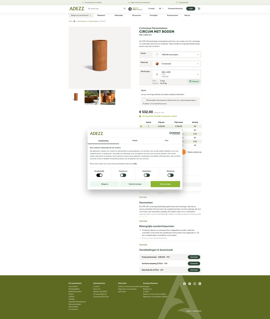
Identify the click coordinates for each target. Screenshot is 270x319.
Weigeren (104, 184)
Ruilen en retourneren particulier (130, 286)
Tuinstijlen (154, 15)
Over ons (96, 289)
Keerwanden (73, 307)
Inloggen (146, 286)
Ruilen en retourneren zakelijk (154, 294)
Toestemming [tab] (103, 141)
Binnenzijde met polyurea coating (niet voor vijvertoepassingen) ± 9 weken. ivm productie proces (170, 102)
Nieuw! (187, 15)
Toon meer (143, 197)
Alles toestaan (165, 184)
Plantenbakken (94, 21)
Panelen (72, 299)
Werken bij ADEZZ (100, 291)
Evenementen (172, 15)
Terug (70, 21)
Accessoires (73, 309)
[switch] (123, 175)
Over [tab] (166, 140)
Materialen (119, 15)
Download (194, 257)
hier (135, 164)
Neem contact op (194, 152)
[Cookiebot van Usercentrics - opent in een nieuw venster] (171, 133)
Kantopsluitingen (75, 304)
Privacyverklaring (99, 294)
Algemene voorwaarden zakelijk (155, 297)
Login (191, 9)
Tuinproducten (82, 21)
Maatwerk (101, 15)
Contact (96, 286)
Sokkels (71, 297)
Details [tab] (135, 140)
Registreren (147, 289)
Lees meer (143, 221)
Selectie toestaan (135, 184)
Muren (71, 294)
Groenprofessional (175, 8)
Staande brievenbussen (77, 302)
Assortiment (73, 286)
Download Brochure (101, 297)
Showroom (136, 15)
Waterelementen (75, 291)
